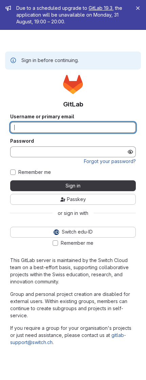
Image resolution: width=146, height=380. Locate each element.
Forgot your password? (110, 161)
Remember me (34, 172)
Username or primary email (42, 116)
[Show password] (130, 151)
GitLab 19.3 (100, 8)
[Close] (138, 8)
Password (22, 141)
